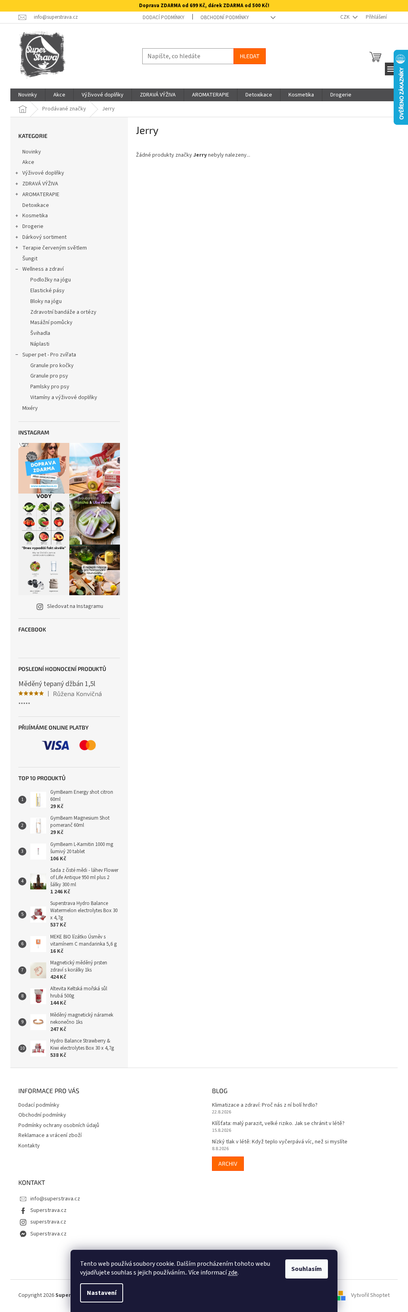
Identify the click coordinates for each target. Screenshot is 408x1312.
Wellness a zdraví (43, 269)
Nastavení (101, 1292)
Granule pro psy (49, 376)
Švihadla (40, 333)
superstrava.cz (48, 1222)
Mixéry (30, 408)
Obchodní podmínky (224, 17)
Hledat (249, 56)
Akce (28, 162)
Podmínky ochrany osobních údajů (58, 1125)
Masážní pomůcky (51, 323)
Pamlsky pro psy (49, 387)
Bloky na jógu (46, 301)
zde (232, 1272)
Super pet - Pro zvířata (49, 355)
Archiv (227, 1163)
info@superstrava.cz (55, 1199)
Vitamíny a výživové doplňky (63, 397)
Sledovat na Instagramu (75, 606)
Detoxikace (35, 205)
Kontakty (29, 1146)
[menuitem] (27, 95)
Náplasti (39, 344)
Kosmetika (35, 216)
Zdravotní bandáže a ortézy (63, 312)
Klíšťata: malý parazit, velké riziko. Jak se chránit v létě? (278, 1123)
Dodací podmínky (163, 17)
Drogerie (32, 226)
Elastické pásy (47, 291)
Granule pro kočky (52, 366)
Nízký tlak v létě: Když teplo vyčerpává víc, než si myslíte (279, 1142)
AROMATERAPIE (40, 195)
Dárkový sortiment (44, 237)
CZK (345, 17)
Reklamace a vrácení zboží (50, 1135)
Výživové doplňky (43, 173)
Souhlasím (306, 1269)
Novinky (31, 152)
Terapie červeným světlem (54, 248)
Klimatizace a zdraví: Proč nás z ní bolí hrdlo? (265, 1105)
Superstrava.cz (48, 1210)
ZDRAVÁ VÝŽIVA (40, 184)
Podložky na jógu (50, 280)
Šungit (29, 259)
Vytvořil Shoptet (370, 1295)
